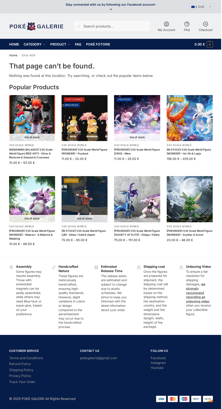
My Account (166, 30)
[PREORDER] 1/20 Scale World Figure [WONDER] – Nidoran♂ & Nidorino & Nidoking (32, 234)
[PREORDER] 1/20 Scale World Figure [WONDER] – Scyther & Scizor (189, 232)
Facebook (158, 358)
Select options (32, 172)
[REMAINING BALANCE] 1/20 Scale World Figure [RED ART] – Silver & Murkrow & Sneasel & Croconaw (30, 153)
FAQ (187, 30)
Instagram (158, 363)
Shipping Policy (21, 370)
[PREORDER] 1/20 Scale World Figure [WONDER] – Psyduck (84, 151)
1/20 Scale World (21, 145)
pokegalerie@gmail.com (98, 358)
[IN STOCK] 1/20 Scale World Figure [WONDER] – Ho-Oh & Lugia (189, 151)
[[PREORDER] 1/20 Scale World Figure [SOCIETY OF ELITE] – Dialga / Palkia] (137, 199)
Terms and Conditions (26, 358)
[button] (203, 44)
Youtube (157, 368)
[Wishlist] (48, 101)
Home (13, 55)
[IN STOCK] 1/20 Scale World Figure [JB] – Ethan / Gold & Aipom (84, 232)
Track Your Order (22, 382)
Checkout (205, 30)
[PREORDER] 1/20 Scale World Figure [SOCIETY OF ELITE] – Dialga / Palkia (137, 232)
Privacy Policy (20, 376)
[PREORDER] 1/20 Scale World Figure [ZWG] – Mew (137, 151)
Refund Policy (20, 364)
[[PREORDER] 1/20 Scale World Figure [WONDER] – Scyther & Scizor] (190, 199)
